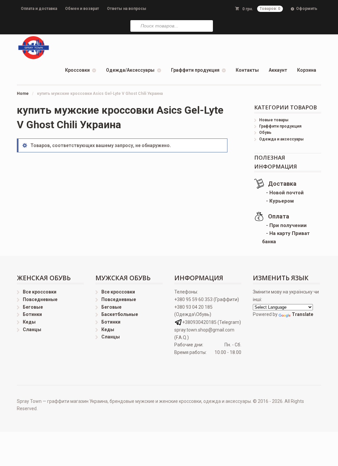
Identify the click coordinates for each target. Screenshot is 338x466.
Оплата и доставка (39, 8)
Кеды (29, 322)
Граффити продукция (195, 70)
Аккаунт (278, 70)
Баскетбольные (119, 314)
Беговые (33, 307)
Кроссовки (77, 70)
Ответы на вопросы (126, 8)
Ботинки (32, 314)
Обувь (265, 132)
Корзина (306, 70)
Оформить (306, 8)
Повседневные (40, 299)
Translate (302, 314)
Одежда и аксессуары (281, 139)
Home (23, 93)
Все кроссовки (39, 291)
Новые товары (273, 120)
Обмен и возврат (82, 8)
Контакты (247, 70)
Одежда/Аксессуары (130, 70)
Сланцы (32, 329)
